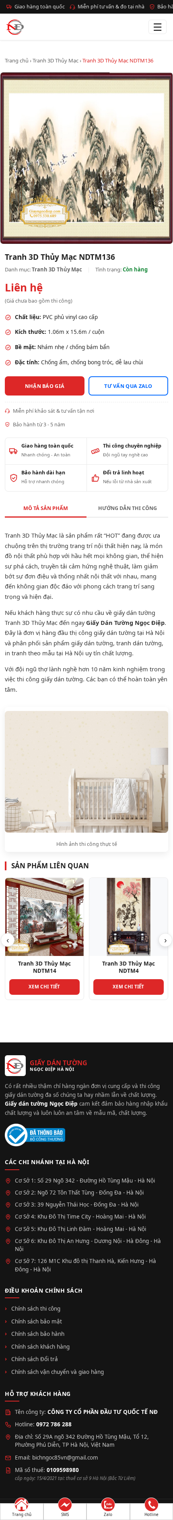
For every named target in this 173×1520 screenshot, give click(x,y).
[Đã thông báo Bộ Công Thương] (35, 1135)
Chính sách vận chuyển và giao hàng (57, 1371)
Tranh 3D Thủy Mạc (55, 60)
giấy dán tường (92, 643)
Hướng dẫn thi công (127, 508)
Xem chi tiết (44, 987)
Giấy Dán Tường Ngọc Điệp (125, 622)
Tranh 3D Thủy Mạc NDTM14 (44, 967)
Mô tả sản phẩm (45, 508)
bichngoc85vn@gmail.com (65, 1457)
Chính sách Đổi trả (34, 1359)
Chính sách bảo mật (36, 1321)
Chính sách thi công (35, 1308)
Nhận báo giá (45, 386)
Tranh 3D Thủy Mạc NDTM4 (128, 967)
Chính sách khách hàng (40, 1346)
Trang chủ (17, 60)
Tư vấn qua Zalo (128, 386)
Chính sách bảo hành (37, 1333)
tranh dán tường (139, 643)
